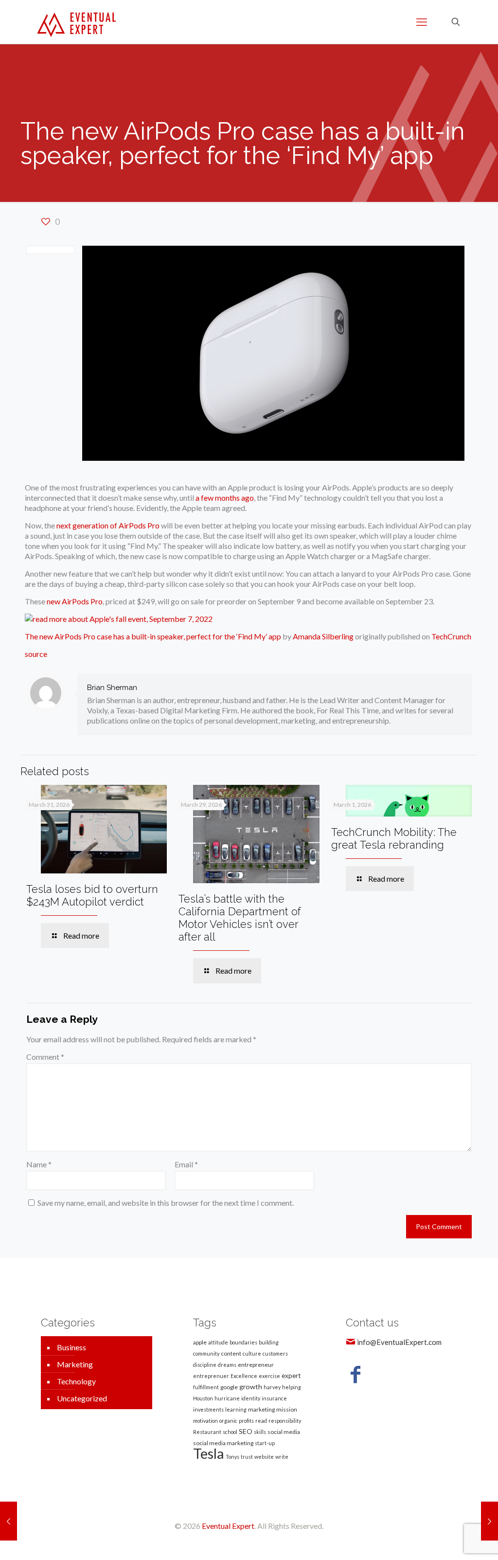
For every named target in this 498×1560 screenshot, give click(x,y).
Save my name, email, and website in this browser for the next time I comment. (165, 1202)
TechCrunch (451, 636)
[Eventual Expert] (76, 22)
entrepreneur (256, 1364)
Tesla (208, 1453)
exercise (269, 1376)
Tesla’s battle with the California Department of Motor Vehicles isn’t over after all (239, 917)
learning (236, 1409)
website (264, 1456)
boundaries (243, 1342)
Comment (45, 1056)
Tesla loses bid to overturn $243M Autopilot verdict (92, 895)
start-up (265, 1443)
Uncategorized (82, 1398)
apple (200, 1342)
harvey (272, 1387)
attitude (218, 1342)
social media (283, 1431)
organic (228, 1420)
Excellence (244, 1376)
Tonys (232, 1456)
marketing (261, 1409)
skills (260, 1432)
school (230, 1432)
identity (250, 1398)
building (269, 1342)
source (36, 653)
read (261, 1420)
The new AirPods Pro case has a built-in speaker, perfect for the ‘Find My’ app (153, 636)
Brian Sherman (112, 687)
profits (246, 1420)
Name (39, 1164)
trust (247, 1456)
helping (291, 1387)
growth (250, 1386)
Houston (203, 1398)
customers (275, 1353)
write (281, 1456)
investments (208, 1409)
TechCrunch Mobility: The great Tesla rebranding (394, 838)
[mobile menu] (421, 22)
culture (252, 1353)
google (229, 1387)
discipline (204, 1364)
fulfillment (206, 1387)
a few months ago (225, 497)
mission (286, 1409)
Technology (76, 1381)
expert (291, 1375)
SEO (245, 1431)
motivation (205, 1420)
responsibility (284, 1420)
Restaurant (207, 1432)
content (231, 1353)
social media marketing (223, 1443)
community (206, 1353)
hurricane (227, 1398)
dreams (227, 1364)
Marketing (75, 1364)
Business (71, 1347)
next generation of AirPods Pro (108, 525)
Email (186, 1164)
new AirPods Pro (75, 601)
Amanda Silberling (323, 636)
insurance (274, 1398)
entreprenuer (211, 1376)
